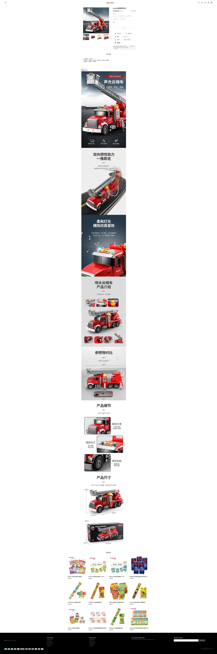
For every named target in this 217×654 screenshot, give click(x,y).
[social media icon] (6, 640)
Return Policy (49, 641)
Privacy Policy (49, 644)
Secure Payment (50, 642)
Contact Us (49, 645)
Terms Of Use (50, 637)
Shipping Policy (49, 639)
